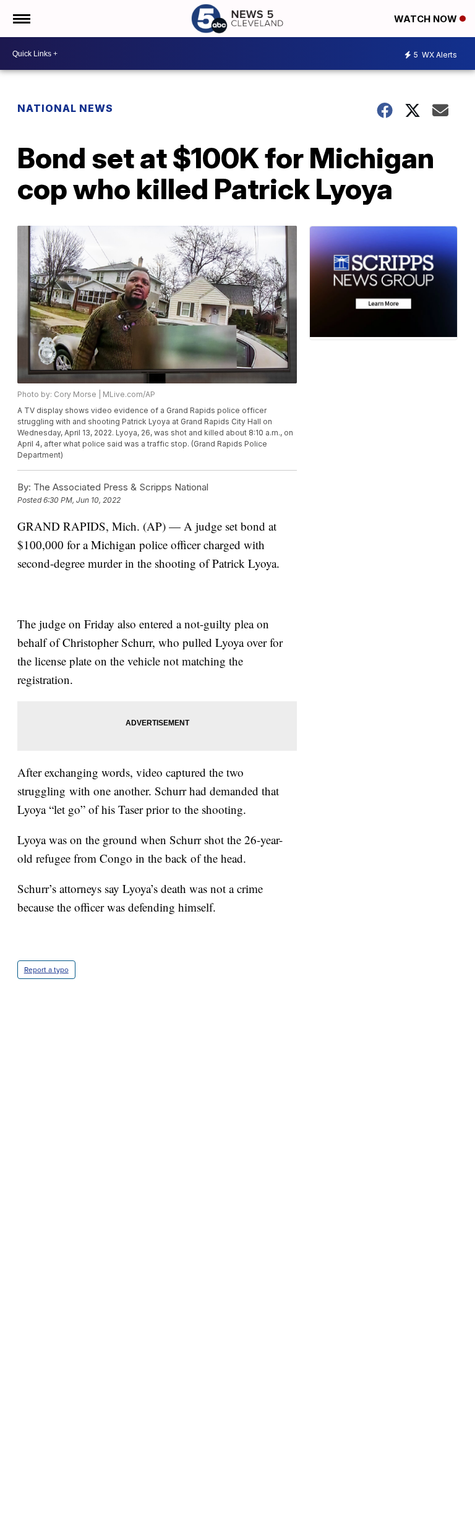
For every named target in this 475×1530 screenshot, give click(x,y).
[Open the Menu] (20, 18)
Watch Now (427, 19)
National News (65, 108)
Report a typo (46, 969)
